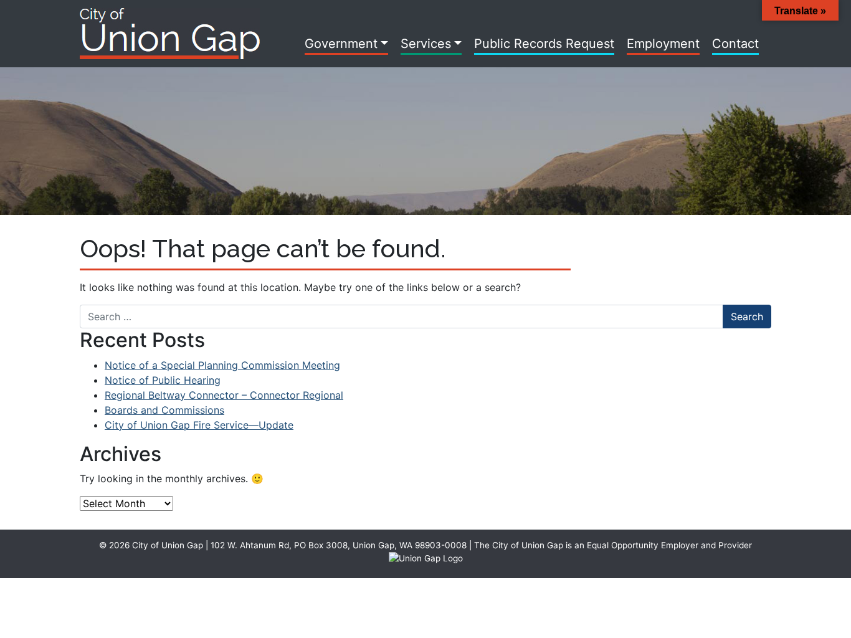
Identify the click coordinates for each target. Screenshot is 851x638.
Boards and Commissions (164, 410)
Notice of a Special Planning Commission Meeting (222, 365)
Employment (663, 43)
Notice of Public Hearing (163, 380)
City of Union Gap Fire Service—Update (199, 425)
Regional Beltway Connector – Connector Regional (224, 395)
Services (426, 43)
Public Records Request (544, 43)
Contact (735, 43)
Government (341, 43)
